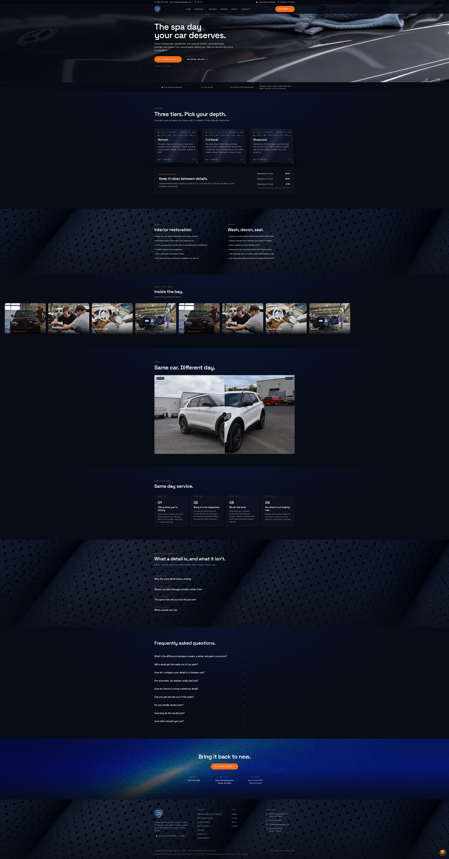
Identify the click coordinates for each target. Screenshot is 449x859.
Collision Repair (203, 838)
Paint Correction (203, 826)
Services (199, 9)
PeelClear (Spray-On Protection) (209, 814)
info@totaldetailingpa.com (279, 824)
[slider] (224, 414)
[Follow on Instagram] (198, 2)
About (234, 9)
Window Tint (202, 834)
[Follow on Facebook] (195, 2)
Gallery (213, 9)
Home (188, 9)
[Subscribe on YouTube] (201, 2)
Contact (245, 9)
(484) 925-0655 (193, 780)
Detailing (200, 830)
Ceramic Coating (203, 822)
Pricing (224, 9)
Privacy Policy (230, 854)
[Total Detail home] (157, 9)
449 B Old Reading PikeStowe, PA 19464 (278, 815)
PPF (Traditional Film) (205, 818)
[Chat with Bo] (443, 853)
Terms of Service (242, 854)
